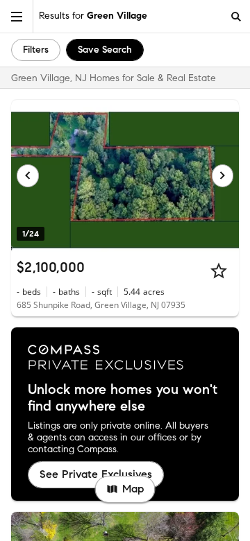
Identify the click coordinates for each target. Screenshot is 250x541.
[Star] (218, 270)
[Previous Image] (28, 175)
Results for (93, 16)
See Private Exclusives (96, 474)
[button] (16, 16)
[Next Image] (223, 175)
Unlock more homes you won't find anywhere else (122, 398)
